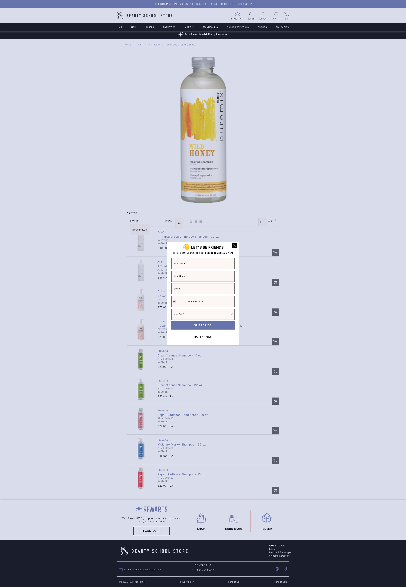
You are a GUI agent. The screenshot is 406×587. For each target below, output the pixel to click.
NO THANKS (203, 336)
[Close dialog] (234, 245)
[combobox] (179, 301)
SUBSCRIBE (203, 325)
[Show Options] (231, 314)
